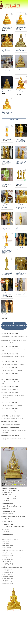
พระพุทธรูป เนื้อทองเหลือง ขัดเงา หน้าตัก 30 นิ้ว (7, 70)
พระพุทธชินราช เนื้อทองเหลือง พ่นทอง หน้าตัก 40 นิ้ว (21, 92)
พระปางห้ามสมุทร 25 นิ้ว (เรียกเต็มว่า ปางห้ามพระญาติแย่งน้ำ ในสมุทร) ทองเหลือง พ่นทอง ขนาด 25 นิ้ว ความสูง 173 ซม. (7, 250)
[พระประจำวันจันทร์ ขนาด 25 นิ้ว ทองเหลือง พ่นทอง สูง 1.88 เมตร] (7, 196)
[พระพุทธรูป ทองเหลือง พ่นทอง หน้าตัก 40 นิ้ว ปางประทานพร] (7, 104)
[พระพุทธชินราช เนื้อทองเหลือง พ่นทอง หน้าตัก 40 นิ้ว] (21, 82)
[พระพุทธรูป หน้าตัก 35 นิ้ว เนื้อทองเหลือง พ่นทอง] (7, 82)
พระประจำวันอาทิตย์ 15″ (7, 139)
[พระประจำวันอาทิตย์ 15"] (7, 130)
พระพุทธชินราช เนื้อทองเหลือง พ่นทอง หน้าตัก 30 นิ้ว (21, 71)
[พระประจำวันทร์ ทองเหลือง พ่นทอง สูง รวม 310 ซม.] (7, 218)
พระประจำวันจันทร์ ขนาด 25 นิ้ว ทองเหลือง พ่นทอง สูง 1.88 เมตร (7, 206)
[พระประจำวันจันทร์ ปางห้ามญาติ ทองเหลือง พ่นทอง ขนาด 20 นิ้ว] (7, 152)
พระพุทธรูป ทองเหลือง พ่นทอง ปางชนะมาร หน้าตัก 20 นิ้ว (7, 50)
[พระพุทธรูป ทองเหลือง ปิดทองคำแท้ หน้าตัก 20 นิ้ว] (21, 40)
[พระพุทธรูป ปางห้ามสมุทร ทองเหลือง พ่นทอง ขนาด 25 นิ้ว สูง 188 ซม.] (21, 263)
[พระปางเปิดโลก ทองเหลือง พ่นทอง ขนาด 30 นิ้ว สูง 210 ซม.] (7, 306)
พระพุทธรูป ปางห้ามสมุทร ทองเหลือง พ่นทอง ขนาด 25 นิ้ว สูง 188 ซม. (21, 273)
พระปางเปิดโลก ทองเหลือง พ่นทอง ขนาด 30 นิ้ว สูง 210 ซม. (6, 316)
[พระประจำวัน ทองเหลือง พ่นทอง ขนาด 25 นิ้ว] (21, 174)
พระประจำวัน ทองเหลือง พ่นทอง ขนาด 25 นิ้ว (20, 184)
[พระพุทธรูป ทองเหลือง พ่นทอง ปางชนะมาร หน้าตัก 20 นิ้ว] (7, 40)
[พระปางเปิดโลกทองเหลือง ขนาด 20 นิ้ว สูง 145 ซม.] (7, 174)
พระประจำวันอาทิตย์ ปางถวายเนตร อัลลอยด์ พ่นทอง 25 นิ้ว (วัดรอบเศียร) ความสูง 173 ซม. (21, 206)
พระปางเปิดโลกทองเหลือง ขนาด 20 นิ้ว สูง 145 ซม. (6, 184)
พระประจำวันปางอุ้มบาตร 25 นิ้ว (21, 227)
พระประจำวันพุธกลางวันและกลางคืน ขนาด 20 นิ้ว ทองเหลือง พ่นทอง (21, 162)
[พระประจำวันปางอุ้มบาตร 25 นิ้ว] (21, 218)
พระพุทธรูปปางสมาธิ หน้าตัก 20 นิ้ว (21, 28)
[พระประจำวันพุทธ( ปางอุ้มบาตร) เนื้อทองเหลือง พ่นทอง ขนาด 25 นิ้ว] (7, 263)
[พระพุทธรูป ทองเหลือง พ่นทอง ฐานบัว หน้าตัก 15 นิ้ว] (7, 18)
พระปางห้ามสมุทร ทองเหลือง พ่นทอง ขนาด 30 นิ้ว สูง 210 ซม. (6, 294)
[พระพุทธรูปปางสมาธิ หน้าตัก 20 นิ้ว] (21, 18)
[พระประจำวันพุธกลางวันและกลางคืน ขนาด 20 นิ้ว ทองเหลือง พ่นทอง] (21, 152)
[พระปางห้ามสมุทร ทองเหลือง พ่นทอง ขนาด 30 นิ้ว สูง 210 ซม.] (7, 284)
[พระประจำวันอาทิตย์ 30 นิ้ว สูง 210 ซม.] (21, 239)
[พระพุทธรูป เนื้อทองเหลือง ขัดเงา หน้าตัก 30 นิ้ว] (7, 61)
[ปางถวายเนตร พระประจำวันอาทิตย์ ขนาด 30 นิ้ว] (21, 284)
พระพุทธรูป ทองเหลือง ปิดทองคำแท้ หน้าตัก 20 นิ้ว (21, 49)
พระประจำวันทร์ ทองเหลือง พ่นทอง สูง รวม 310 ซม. (6, 228)
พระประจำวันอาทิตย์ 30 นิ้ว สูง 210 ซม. (20, 248)
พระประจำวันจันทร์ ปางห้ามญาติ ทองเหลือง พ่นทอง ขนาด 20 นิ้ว (6, 162)
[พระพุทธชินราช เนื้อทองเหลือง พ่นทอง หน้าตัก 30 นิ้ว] (21, 61)
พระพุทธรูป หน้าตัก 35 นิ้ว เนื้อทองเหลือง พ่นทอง (7, 91)
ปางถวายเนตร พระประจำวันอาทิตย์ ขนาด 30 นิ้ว (21, 293)
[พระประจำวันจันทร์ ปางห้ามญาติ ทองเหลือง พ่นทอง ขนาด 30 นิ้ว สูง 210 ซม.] (21, 130)
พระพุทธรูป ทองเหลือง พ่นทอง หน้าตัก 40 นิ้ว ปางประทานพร (7, 114)
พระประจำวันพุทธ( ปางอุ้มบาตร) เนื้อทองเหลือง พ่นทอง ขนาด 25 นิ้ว (7, 273)
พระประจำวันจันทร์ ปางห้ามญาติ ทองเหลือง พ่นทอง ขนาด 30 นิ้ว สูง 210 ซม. (21, 141)
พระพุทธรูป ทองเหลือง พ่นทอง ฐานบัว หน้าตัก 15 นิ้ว (7, 28)
